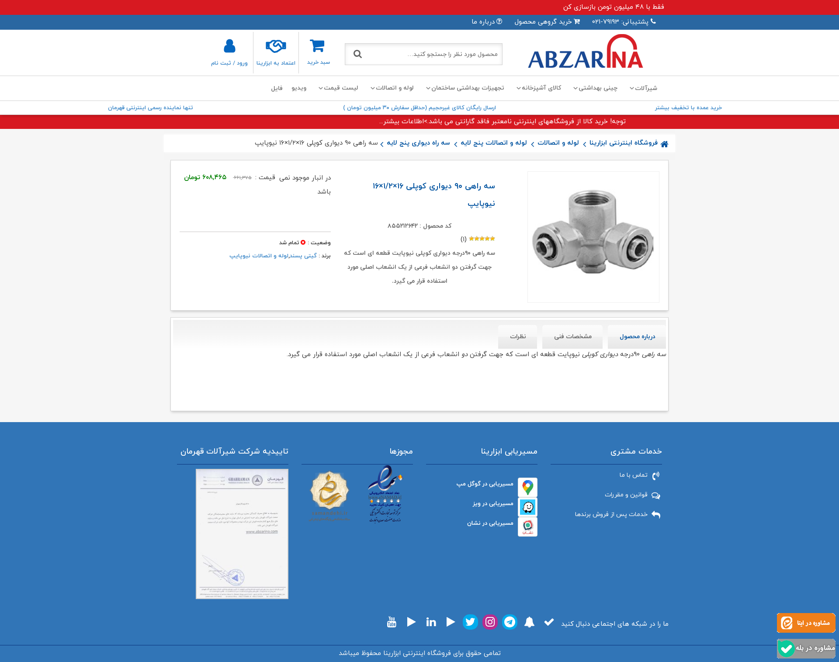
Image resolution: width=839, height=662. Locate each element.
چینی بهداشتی (598, 88)
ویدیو (298, 88)
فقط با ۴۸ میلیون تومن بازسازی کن (613, 7)
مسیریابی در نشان (490, 523)
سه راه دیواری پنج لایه (418, 143)
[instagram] (490, 622)
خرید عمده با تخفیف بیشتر (688, 108)
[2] (487, 238)
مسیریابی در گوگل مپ (485, 484)
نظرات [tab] (518, 337)
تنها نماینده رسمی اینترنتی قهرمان (150, 108)
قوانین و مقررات (626, 495)
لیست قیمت (341, 88)
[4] (476, 238)
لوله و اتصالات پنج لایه (494, 143)
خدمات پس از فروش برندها (611, 514)
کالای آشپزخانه (541, 88)
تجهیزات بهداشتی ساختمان (467, 88)
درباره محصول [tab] (637, 337)
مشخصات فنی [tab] (573, 337)
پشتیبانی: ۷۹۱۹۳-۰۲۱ (620, 22)
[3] (482, 238)
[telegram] (509, 622)
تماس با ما (634, 475)
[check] (549, 622)
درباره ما (483, 22)
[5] (471, 238)
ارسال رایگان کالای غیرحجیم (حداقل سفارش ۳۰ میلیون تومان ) (419, 108)
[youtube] (391, 622)
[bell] (529, 622)
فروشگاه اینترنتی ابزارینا (623, 143)
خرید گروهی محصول (543, 22)
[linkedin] (431, 622)
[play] (451, 622)
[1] (492, 238)
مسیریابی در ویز (493, 503)
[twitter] (470, 622)
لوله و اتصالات (395, 88)
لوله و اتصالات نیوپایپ (258, 256)
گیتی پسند (303, 256)
